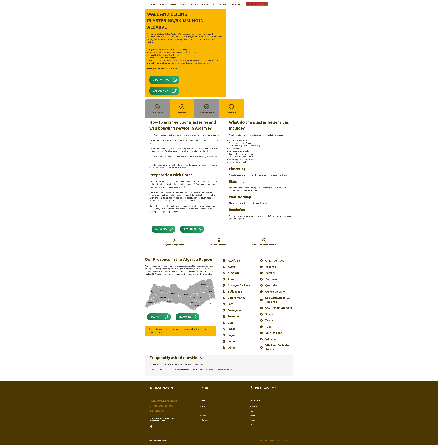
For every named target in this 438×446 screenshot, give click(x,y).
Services (164, 4)
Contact (194, 4)
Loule (252, 425)
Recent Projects (178, 4)
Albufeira (253, 407)
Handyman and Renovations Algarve (163, 406)
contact (208, 388)
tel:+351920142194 (164, 388)
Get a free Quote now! (257, 4)
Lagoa (252, 411)
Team (203, 411)
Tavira (252, 420)
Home (153, 4)
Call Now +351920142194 (229, 4)
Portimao (254, 416)
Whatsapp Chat (208, 4)
